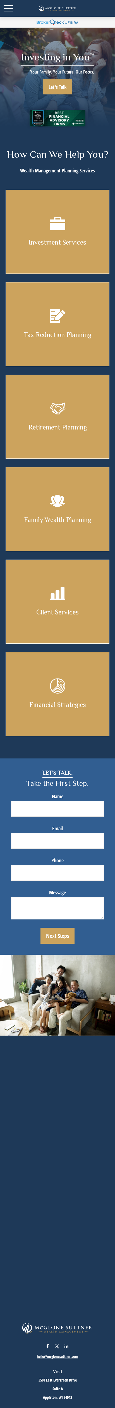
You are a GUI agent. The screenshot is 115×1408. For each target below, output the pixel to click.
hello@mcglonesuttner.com (57, 1356)
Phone (57, 860)
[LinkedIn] (66, 1346)
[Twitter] (57, 1346)
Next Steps (57, 936)
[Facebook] (47, 1346)
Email (57, 828)
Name (57, 796)
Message (57, 892)
